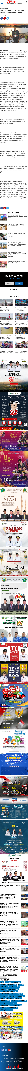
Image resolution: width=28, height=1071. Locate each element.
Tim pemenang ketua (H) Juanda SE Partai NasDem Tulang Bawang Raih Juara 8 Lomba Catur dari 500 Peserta (9, 896)
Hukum (3, 989)
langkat (14, 993)
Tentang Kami (20, 1058)
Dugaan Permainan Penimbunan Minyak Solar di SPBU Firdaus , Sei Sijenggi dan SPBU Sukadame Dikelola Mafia (10, 959)
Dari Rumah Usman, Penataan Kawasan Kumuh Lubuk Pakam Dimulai (16, 226)
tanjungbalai (4, 1005)
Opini (17, 998)
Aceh (6, 982)
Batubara (11, 984)
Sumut (11, 1003)
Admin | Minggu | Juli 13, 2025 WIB (7, 15)
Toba (2, 1007)
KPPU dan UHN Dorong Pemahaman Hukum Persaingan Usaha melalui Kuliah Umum (6, 309)
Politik (22, 1000)
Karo (12, 991)
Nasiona (11, 996)
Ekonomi (14, 987)
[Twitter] (7, 18)
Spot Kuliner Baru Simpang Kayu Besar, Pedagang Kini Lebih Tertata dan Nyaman (17, 235)
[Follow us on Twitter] (6, 1050)
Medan (3, 996)
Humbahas (12, 989)
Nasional (19, 996)
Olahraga (9, 998)
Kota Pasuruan (5, 993)
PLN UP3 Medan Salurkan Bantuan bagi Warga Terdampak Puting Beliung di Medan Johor (21, 352)
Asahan (3, 984)
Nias (2, 998)
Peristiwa (14, 1000)
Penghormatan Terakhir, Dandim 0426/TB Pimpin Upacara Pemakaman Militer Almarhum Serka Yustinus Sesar (9, 905)
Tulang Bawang (5, 1010)
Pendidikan (4, 1000)
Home (1, 8)
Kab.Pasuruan (5, 991)
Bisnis (20, 984)
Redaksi (3, 1058)
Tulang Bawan (12, 1007)
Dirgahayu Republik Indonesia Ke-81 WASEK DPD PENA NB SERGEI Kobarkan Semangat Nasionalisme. (9, 941)
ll (20, 993)
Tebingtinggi (15, 1005)
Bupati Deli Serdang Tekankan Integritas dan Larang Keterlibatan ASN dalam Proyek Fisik (17, 244)
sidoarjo (3, 1003)
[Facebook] (1, 18)
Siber (7, 1058)
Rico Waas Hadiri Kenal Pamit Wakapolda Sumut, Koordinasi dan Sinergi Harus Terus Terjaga (21, 324)
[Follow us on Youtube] (9, 1050)
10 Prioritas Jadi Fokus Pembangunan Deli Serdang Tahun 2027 (17, 216)
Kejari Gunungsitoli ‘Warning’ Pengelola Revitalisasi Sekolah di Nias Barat (9, 950)
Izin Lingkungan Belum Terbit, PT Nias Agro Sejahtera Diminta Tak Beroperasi (9, 914)
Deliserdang (5, 8)
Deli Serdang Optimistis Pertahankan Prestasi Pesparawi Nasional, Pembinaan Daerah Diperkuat (17, 254)
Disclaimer (13, 1058)
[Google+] (4, 18)
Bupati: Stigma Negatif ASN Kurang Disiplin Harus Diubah (17, 262)
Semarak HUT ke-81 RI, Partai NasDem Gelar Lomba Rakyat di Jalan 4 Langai (9, 932)
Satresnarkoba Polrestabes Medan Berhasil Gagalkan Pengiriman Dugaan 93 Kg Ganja (21, 338)
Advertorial (15, 982)
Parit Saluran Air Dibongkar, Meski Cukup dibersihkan (10, 886)
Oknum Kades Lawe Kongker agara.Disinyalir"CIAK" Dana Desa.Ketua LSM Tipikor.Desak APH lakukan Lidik (9, 923)
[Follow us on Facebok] (2, 1050)
